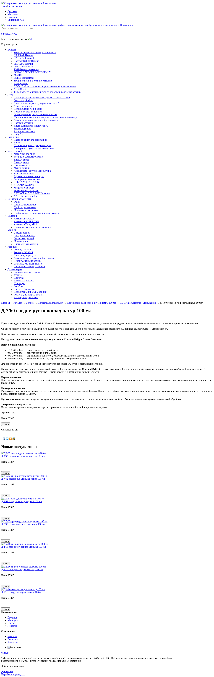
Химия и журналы (24, 280)
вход (4, 6)
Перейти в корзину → (13, 673)
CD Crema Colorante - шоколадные (138, 302)
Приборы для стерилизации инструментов (36, 213)
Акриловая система (24, 131)
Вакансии (13, 639)
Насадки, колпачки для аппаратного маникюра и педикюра (45, 117)
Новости (12, 625)
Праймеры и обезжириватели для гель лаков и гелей (42, 97)
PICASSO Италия (23, 63)
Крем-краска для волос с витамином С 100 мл (91, 302)
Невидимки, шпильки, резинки (30, 291)
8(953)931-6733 (9, 33)
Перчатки (19, 277)
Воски (17, 142)
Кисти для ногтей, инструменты (31, 125)
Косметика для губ (24, 238)
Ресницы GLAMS (23, 252)
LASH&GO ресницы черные (29, 266)
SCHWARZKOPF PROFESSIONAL (33, 72)
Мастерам (13, 620)
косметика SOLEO (24, 218)
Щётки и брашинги (24, 289)
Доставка (12, 11)
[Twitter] (7, 439)
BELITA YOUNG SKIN (26, 182)
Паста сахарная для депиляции (30, 139)
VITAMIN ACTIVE (24, 184)
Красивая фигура (23, 165)
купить (6, 424)
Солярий (12, 215)
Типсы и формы (22, 128)
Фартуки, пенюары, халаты (28, 294)
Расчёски (18, 286)
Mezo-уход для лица (24, 154)
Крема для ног (21, 162)
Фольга (18, 275)
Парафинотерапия (23, 123)
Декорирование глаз (24, 235)
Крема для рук (21, 159)
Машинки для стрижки (26, 210)
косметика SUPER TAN (26, 221)
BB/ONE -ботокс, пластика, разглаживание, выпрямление (45, 86)
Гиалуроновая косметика (27, 179)
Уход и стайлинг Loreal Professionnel (33, 80)
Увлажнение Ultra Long (26, 190)
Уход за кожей (15, 151)
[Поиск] (31, 28)
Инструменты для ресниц (27, 261)
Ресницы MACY (23, 249)
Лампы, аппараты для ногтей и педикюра (36, 120)
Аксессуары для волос (26, 297)
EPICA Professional (24, 58)
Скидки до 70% (16, 19)
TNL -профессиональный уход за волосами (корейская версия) (47, 92)
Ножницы (19, 283)
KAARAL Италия (23, 55)
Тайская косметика (24, 173)
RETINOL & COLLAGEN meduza (32, 193)
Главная (5, 302)
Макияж (12, 230)
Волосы (12, 49)
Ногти (11, 94)
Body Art (18, 134)
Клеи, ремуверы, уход (25, 255)
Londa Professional (23, 66)
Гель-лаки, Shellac (23, 100)
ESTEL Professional (24, 77)
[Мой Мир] (14, 439)
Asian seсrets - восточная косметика (32, 170)
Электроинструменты (19, 199)
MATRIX (18, 75)
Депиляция (13, 137)
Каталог (17, 302)
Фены (17, 201)
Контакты (13, 642)
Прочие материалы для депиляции (32, 145)
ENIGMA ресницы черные (28, 263)
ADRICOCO (20, 89)
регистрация (15, 6)
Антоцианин (21, 83)
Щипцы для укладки (25, 204)
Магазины (13, 14)
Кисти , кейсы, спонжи (26, 244)
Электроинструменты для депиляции (34, 148)
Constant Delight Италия (26, 61)
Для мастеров (15, 269)
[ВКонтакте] (4, 439)
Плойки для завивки (25, 207)
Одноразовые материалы (27, 272)
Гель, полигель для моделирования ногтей (36, 103)
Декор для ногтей (23, 106)
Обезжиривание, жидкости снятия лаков (35, 114)
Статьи (11, 623)
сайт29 (4, 652)
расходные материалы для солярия (32, 227)
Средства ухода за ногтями (28, 111)
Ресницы (12, 246)
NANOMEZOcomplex (25, 196)
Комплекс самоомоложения (28, 156)
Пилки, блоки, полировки (28, 108)
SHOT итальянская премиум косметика (35, 52)
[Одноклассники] (10, 439)
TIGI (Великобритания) (26, 69)
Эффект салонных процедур (29, 176)
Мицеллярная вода (24, 187)
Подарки (12, 17)
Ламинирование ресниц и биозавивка (34, 258)
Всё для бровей (22, 232)
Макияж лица (21, 241)
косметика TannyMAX (26, 224)
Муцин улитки (22, 168)
